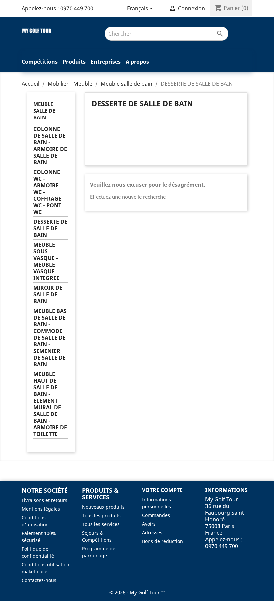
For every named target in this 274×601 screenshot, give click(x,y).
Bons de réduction (162, 541)
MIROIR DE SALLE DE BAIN (47, 294)
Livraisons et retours (44, 500)
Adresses (152, 532)
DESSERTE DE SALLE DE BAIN (50, 228)
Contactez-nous (39, 580)
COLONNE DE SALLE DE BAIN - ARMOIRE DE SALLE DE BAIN (50, 146)
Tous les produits (101, 515)
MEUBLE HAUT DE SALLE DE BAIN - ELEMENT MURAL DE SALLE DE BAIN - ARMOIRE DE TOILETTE (50, 404)
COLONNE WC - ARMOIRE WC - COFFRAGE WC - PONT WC (47, 192)
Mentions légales (41, 509)
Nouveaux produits (103, 507)
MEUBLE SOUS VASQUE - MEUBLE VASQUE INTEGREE (46, 261)
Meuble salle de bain (44, 111)
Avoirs (149, 524)
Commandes (156, 515)
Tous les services (101, 524)
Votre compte (162, 490)
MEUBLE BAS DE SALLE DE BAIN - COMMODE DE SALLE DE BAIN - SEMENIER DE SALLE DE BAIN (50, 338)
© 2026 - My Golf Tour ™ (137, 592)
